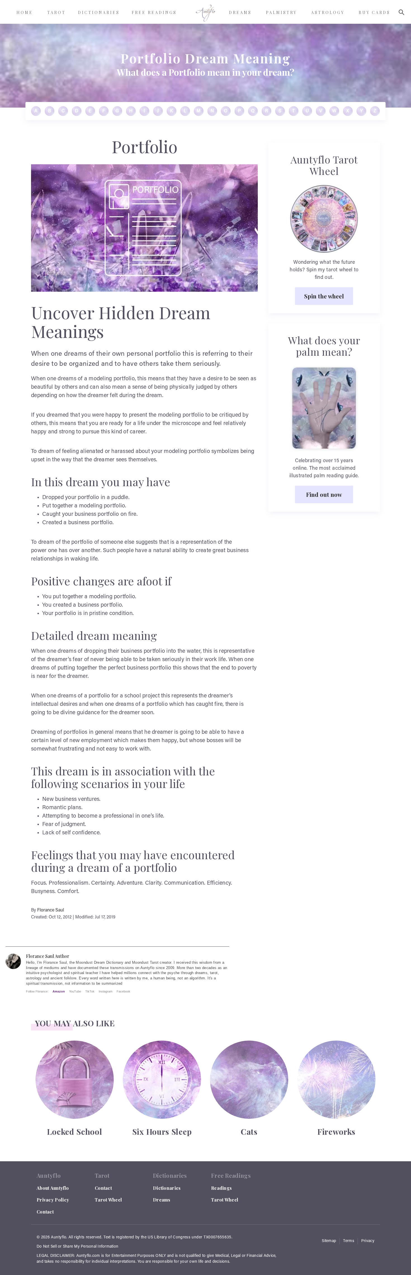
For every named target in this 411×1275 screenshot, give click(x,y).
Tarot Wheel (108, 1200)
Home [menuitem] (24, 12)
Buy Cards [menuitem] (374, 12)
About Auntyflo (53, 1188)
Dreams (162, 1200)
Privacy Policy (53, 1200)
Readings (221, 1188)
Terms (348, 1241)
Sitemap (329, 1241)
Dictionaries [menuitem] (99, 12)
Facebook (123, 991)
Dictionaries (167, 1188)
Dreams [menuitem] (240, 12)
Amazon (59, 991)
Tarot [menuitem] (56, 12)
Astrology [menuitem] (327, 12)
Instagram (105, 991)
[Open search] (401, 12)
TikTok (90, 991)
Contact (45, 1212)
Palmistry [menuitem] (281, 12)
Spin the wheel (324, 296)
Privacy (367, 1241)
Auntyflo (58, 1238)
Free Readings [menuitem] (154, 12)
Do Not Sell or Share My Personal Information (77, 1247)
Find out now (324, 494)
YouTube (75, 991)
